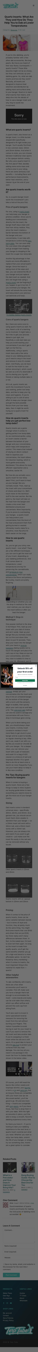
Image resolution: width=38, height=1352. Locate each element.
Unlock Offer (25, 680)
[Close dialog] (36, 665)
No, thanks (25, 685)
